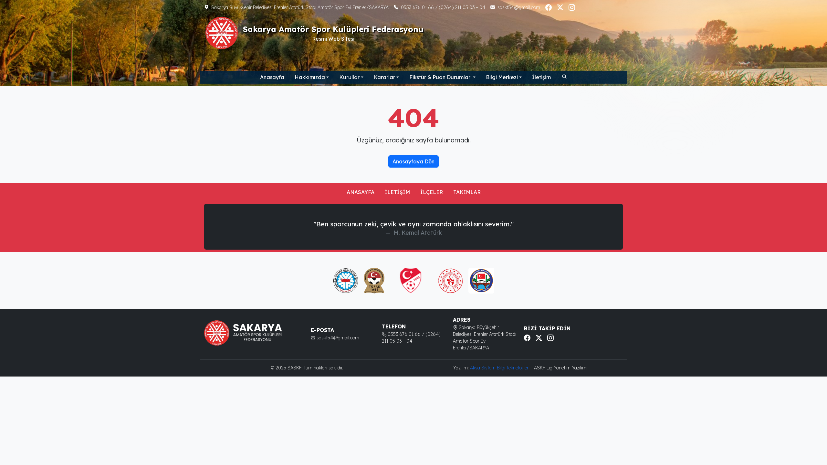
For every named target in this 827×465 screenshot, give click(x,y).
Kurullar (349, 77)
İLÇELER (431, 192)
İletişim (541, 77)
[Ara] (564, 76)
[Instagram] (572, 7)
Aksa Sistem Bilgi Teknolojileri (500, 368)
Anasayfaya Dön (413, 161)
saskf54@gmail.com (518, 7)
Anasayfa (272, 77)
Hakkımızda (310, 77)
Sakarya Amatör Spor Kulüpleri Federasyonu (333, 29)
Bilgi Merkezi (502, 77)
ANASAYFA (360, 192)
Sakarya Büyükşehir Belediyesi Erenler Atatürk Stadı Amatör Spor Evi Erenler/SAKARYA (300, 7)
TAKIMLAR (467, 192)
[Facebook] (548, 7)
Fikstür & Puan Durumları (440, 77)
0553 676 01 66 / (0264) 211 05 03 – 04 (443, 7)
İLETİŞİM (397, 192)
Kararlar (384, 77)
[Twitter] (560, 7)
